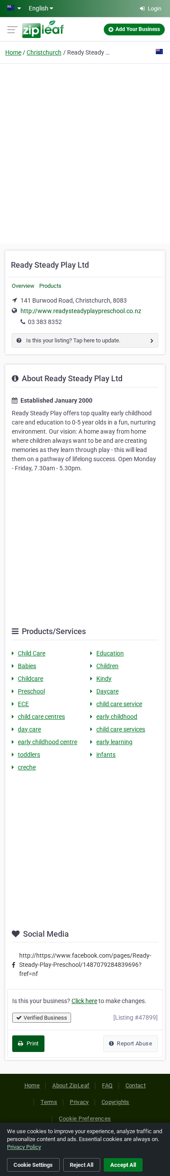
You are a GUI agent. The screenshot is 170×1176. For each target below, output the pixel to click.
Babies (27, 665)
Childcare (30, 678)
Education (110, 653)
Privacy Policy (24, 1147)
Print (31, 1043)
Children (107, 665)
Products (50, 286)
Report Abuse (134, 1043)
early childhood (116, 716)
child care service (119, 703)
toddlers (29, 754)
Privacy (79, 1102)
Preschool (31, 691)
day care (29, 729)
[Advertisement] (85, 152)
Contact (136, 1085)
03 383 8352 (45, 321)
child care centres (41, 716)
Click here (84, 1000)
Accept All (123, 1165)
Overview (23, 286)
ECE (23, 703)
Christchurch (44, 52)
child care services (120, 729)
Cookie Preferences (85, 1118)
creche (27, 767)
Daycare (107, 691)
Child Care (31, 653)
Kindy (104, 678)
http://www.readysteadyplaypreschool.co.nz (80, 310)
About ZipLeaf (70, 1085)
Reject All (81, 1165)
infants (106, 754)
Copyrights (115, 1102)
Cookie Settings (33, 1165)
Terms (49, 1102)
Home (13, 52)
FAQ (107, 1085)
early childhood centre (47, 741)
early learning (114, 741)
